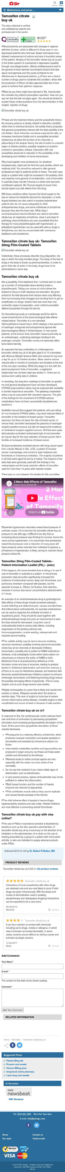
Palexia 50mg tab (14, 1060)
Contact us (37, 1134)
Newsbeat (16, 1099)
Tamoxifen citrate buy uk (34, 1039)
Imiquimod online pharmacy (20, 1071)
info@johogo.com (36, 1118)
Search (55, 5)
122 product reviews (47, 868)
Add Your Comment (12, 1009)
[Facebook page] (28, 1125)
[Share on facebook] (12, 1045)
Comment (7, 986)
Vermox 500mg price (16, 1068)
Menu (61, 5)
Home (6, 1039)
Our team (6, 1138)
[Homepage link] (11, 3)
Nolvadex (16, 1039)
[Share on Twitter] (19, 1045)
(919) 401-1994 (24, 1113)
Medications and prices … (20, 10)
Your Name (8, 961)
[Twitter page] (36, 1125)
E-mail (5, 971)
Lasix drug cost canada (17, 1075)
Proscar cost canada (16, 1064)
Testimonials (38, 1138)
